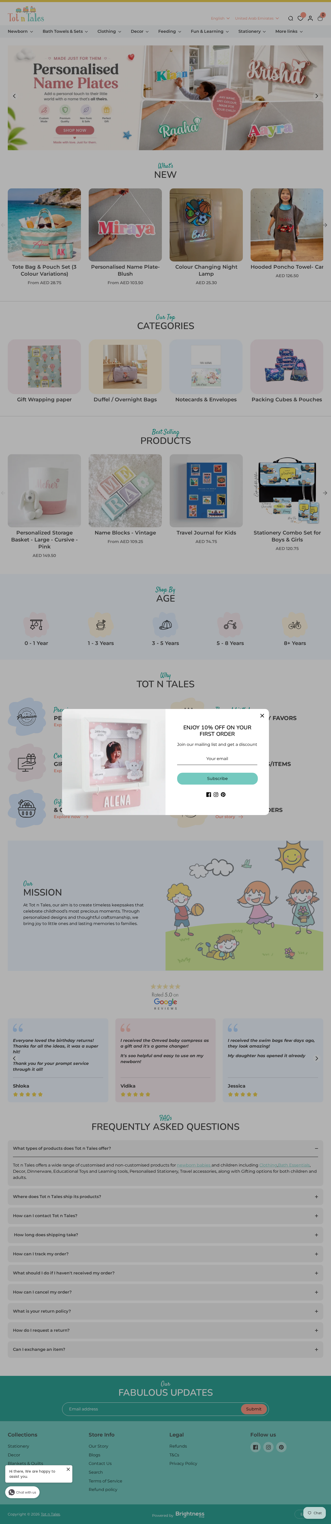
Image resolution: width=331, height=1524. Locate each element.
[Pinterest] (223, 794)
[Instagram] (216, 794)
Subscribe (217, 778)
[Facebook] (208, 794)
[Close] (262, 715)
